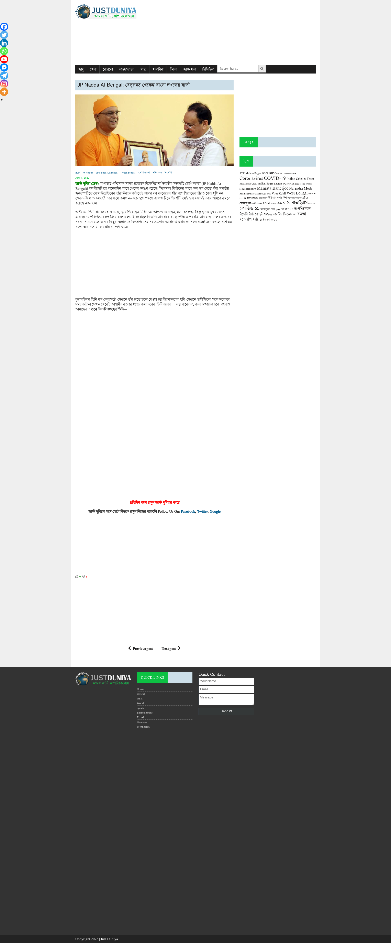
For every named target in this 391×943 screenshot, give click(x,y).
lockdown (251, 188)
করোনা (266, 203)
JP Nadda (88, 172)
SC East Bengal (259, 194)
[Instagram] (4, 84)
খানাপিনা (158, 69)
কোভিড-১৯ (249, 208)
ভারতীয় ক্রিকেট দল (284, 214)
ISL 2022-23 (307, 184)
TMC (269, 194)
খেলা (93, 69)
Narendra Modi (300, 188)
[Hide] (1, 99)
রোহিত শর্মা (265, 219)
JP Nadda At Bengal (107, 172)
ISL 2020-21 (296, 184)
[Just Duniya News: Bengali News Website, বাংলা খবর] (113, 11)
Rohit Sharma (246, 193)
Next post (169, 648)
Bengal (141, 693)
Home (140, 689)
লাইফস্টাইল (126, 69)
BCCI (265, 173)
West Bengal (128, 172)
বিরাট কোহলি (255, 214)
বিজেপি (168, 172)
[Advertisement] (236, 32)
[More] (4, 92)
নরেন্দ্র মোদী (289, 208)
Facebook (188, 511)
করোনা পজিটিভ (276, 203)
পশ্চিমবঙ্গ (157, 172)
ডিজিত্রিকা (208, 69)
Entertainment (145, 712)
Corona (278, 173)
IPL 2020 (287, 183)
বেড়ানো (108, 69)
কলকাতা (311, 203)
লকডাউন (274, 219)
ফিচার (173, 69)
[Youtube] (4, 59)
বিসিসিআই (268, 214)
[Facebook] (4, 27)
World (140, 703)
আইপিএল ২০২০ (252, 198)
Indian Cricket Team (300, 178)
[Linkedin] (4, 43)
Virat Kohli (279, 193)
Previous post (143, 648)
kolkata (242, 189)
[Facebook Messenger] (4, 67)
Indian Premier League (248, 183)
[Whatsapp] (4, 51)
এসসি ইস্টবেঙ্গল (257, 203)
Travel (140, 717)
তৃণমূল (278, 209)
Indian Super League (270, 183)
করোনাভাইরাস (295, 202)
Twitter (202, 511)
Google (215, 511)
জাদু (81, 69)
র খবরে (174, 502)
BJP (77, 172)
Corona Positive (289, 173)
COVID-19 (275, 178)
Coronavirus (251, 178)
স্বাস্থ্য (143, 69)
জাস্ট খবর (189, 69)
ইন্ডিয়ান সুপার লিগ (277, 197)
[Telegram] (4, 75)
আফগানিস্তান (263, 198)
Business (142, 721)
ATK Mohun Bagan (250, 173)
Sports (140, 707)
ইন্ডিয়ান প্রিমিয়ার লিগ (294, 198)
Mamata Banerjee (272, 187)
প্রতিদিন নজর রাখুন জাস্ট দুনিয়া (150, 502)
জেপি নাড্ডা (144, 172)
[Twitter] (4, 35)
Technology (143, 726)
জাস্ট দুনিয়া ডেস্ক (267, 209)
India (140, 698)
